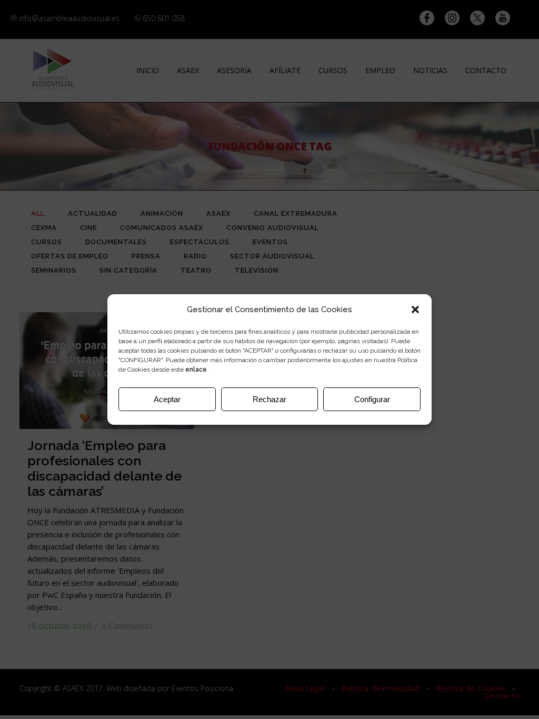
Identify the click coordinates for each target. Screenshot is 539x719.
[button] (415, 309)
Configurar (372, 399)
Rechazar (269, 399)
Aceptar (167, 399)
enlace (196, 369)
